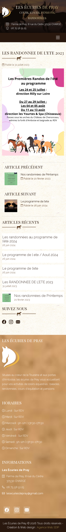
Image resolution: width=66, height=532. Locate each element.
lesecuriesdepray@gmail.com (24, 493)
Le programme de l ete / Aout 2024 (30, 255)
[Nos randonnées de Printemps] (6, 298)
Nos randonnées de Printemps (38, 296)
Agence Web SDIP (48, 527)
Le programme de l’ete (20, 268)
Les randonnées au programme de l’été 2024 (30, 239)
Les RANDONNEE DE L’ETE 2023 (27, 282)
